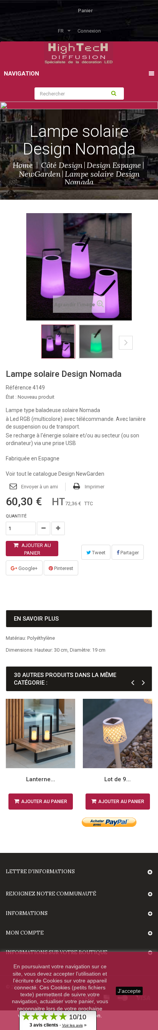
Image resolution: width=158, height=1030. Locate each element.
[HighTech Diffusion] (78, 52)
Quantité (16, 516)
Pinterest (63, 568)
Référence (18, 387)
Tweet (98, 552)
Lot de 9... (117, 779)
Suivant (126, 343)
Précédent (27, 348)
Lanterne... (40, 779)
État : (11, 397)
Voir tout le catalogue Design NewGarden (55, 474)
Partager (129, 552)
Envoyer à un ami (39, 487)
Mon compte (25, 933)
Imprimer (94, 487)
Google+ (27, 568)
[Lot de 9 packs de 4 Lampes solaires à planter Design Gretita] (117, 733)
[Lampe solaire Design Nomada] (58, 341)
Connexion (89, 31)
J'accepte (129, 991)
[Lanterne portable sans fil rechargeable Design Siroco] (40, 733)
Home (23, 165)
